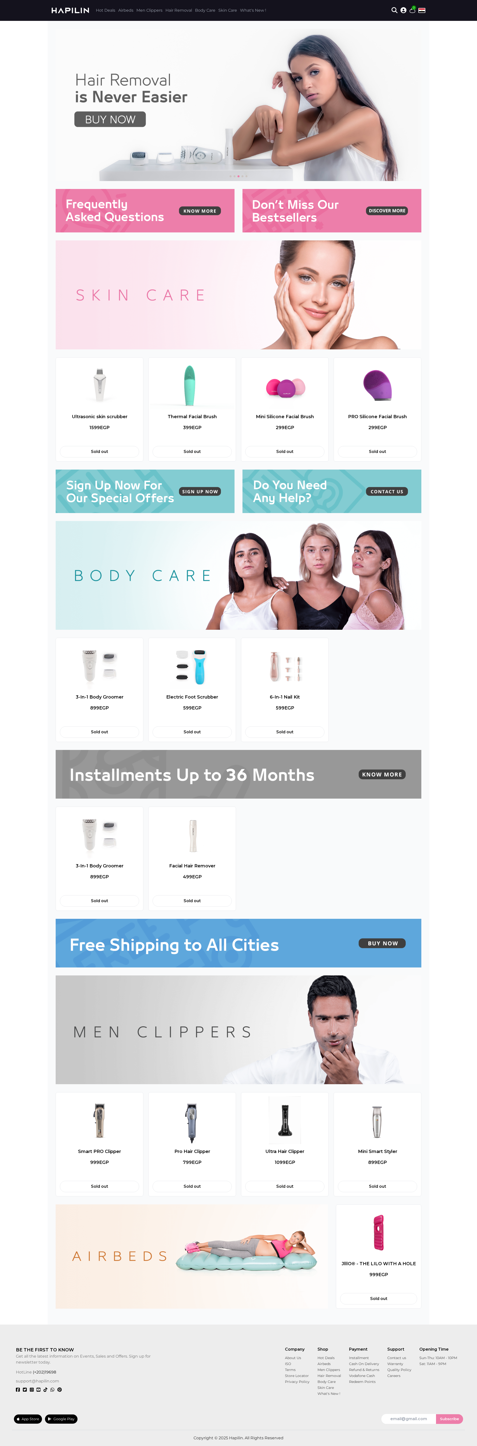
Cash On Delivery (364, 1364)
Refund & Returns (364, 1370)
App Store (30, 1419)
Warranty (395, 1364)
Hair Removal (178, 10)
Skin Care (227, 10)
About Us (293, 1358)
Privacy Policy (297, 1381)
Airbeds (125, 10)
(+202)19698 (44, 1372)
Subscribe (449, 1418)
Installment (359, 1358)
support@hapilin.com (37, 1381)
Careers (393, 1375)
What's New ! (253, 10)
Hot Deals (105, 10)
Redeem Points (362, 1381)
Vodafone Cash (362, 1375)
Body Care (205, 10)
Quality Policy (399, 1370)
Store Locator (297, 1375)
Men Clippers (149, 10)
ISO (288, 1364)
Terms (290, 1370)
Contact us (396, 1358)
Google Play (64, 1419)
